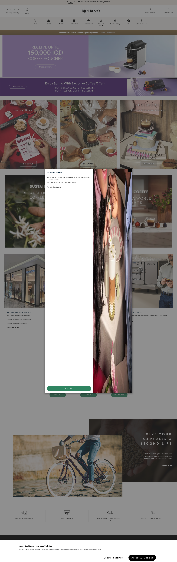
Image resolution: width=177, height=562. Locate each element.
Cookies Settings (113, 557)
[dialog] (88, 281)
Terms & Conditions (54, 187)
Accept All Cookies (142, 557)
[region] (88, 551)
